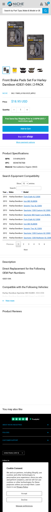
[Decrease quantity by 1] (14, 109)
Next (26, 250)
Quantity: (6, 110)
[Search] (45, 10)
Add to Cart (26, 129)
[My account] (41, 4)
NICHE (5, 93)
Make (11, 192)
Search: (13, 188)
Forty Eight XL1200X (32, 197)
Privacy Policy (22, 487)
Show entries (26, 183)
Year (5, 192)
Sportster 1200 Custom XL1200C (37, 210)
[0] (46, 4)
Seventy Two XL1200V (33, 206)
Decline (24, 500)
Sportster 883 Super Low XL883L (37, 215)
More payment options (25, 142)
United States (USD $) (11, 453)
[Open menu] (3, 4)
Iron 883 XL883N (30, 201)
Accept (24, 493)
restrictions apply (25, 121)
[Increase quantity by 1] (27, 109)
